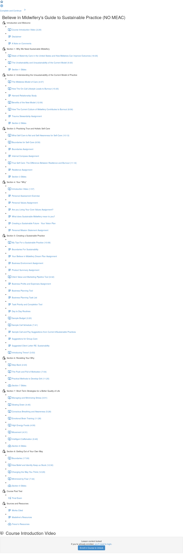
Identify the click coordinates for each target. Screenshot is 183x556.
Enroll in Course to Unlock (91, 547)
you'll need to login (103, 544)
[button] (1, 2)
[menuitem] (1, 6)
